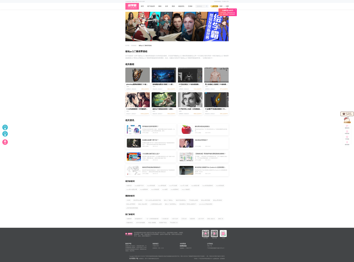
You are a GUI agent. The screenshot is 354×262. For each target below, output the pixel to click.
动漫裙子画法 (163, 222)
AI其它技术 (175, 218)
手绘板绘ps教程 (193, 200)
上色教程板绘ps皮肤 (156, 204)
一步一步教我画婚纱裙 (152, 218)
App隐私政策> (215, 258)
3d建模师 (129, 218)
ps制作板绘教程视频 (132, 208)
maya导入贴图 (184, 185)
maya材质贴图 (220, 185)
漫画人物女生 (211, 218)
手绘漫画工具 (174, 222)
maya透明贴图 (162, 185)
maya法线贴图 (155, 189)
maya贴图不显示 (139, 185)
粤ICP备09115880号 (220, 256)
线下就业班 (151, 6)
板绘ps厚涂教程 (217, 200)
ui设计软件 (201, 218)
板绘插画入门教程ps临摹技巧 (187, 204)
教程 (159, 6)
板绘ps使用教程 (130, 204)
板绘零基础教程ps (181, 200)
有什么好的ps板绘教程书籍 (153, 200)
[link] (127, 45)
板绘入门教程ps (168, 200)
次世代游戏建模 (140, 222)
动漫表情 (192, 218)
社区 (166, 6)
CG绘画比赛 (165, 218)
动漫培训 (129, 185)
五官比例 (183, 218)
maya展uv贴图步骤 (131, 189)
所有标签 (134, 45)
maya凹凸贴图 (173, 185)
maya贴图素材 (144, 189)
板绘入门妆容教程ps (170, 204)
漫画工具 (220, 218)
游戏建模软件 (138, 218)
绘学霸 (127, 45)
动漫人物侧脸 (152, 222)
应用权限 (222, 258)
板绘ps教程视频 (205, 200)
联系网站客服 (183, 246)
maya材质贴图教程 (207, 185)
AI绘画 (128, 200)
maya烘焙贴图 (151, 185)
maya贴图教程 (175, 189)
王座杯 (190, 6)
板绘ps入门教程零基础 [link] (145, 45)
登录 (220, 6)
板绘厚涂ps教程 (137, 200)
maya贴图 (165, 189)
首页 (142, 6)
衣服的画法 (129, 222)
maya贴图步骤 (195, 185)
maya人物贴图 (186, 189)
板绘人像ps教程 (142, 204)
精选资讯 (181, 6)
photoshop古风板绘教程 (205, 204)
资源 (173, 6)
